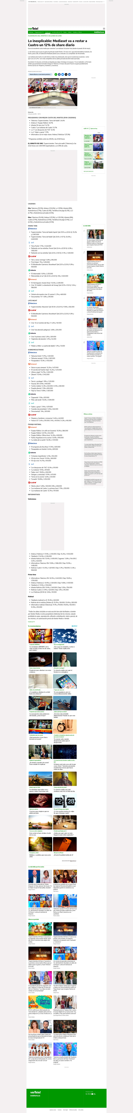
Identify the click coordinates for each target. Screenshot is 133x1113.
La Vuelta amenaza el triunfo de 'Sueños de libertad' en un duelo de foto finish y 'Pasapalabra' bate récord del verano (94, 332)
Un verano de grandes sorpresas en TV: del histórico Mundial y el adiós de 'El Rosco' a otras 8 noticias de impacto (39, 911)
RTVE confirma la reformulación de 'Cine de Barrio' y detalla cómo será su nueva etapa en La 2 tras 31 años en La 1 (40, 1012)
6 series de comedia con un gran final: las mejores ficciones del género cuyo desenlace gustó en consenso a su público (64, 886)
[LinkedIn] (69, 74)
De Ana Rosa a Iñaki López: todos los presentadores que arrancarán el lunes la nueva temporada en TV (40, 1036)
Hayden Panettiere (92, 1)
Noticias (31, 32)
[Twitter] (66, 74)
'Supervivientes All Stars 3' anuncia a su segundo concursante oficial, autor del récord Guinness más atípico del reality (39, 939)
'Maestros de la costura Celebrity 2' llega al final (87, 137)
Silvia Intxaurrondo (99, 1)
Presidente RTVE (75, 1)
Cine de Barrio (55, 1)
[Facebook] (59, 74)
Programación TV (39, 32)
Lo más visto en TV (57, 32)
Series (64, 32)
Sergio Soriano (31, 889)
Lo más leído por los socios (36, 867)
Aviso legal (65, 1109)
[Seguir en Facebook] (88, 1094)
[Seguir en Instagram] (90, 1094)
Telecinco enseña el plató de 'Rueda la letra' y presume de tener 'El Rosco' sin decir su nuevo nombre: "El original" (94, 354)
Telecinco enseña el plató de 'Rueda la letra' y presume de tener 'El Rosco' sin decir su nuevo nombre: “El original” (64, 1059)
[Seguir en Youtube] (92, 1094)
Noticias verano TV (41, 1)
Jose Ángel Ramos (57, 1015)
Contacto (59, 1109)
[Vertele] (35, 1092)
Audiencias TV (31, 621)
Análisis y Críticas (77, 32)
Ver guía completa (88, 171)
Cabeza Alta (70, 1)
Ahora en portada (33, 919)
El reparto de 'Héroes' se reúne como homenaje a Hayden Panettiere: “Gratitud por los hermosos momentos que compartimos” (93, 437)
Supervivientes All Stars (49, 1)
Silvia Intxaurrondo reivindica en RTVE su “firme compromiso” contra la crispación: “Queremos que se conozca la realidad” (93, 464)
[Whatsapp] (55, 74)
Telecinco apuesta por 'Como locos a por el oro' (87, 154)
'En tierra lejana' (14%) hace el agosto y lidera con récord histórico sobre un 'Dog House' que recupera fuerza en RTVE (64, 988)
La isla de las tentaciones (63, 1)
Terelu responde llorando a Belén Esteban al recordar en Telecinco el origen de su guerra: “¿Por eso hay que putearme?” (93, 473)
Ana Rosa (81, 1)
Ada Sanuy (55, 891)
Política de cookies (73, 1109)
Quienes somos (53, 1109)
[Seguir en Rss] (94, 1094)
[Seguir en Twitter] (86, 1094)
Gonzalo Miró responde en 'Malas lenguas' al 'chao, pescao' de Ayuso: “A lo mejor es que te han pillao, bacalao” (40, 885)
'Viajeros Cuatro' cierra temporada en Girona (88, 163)
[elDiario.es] (35, 1095)
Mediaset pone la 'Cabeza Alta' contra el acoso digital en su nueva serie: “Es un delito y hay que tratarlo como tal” (64, 1011)
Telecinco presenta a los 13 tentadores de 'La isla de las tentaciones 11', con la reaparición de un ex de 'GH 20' (39, 1058)
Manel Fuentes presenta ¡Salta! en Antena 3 (88, 146)
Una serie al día (85, 1)
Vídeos (69, 32)
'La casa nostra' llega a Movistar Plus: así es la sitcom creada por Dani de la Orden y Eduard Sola (64, 1036)
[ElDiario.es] (99, 32)
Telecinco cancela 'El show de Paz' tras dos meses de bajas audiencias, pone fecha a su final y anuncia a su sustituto (65, 911)
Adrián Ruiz (56, 992)
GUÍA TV (90, 128)
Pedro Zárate (56, 915)
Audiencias (48, 32)
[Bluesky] (62, 74)
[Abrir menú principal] (104, 28)
